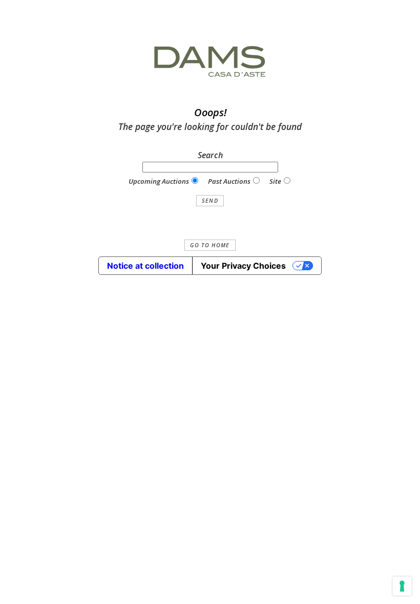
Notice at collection (145, 266)
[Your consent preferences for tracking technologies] (402, 586)
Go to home (209, 245)
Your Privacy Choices (243, 266)
